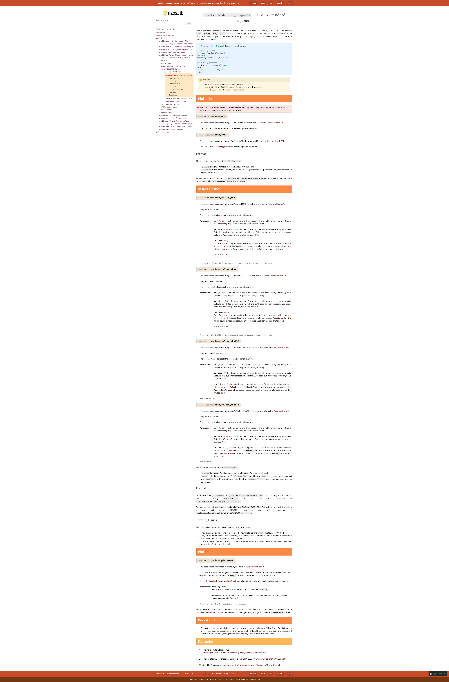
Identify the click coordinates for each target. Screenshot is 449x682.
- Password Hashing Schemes (217, 3)
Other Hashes (166, 112)
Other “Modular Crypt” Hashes (173, 66)
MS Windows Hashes (169, 107)
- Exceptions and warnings (173, 52)
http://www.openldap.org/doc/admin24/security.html (257, 665)
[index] (173, 13)
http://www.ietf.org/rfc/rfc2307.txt (270, 659)
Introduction (160, 32)
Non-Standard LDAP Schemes (175, 101)
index (290, 3)
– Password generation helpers (174, 121)
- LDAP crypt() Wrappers (179, 98)
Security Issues (177, 89)
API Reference (189, 3)
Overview (164, 60)
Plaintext (172, 92)
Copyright (193, 679)
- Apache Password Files (173, 41)
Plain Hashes (174, 78)
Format (174, 81)
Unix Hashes (166, 63)
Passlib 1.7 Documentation (168, 3)
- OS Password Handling (173, 115)
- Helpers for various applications (176, 44)
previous (253, 3)
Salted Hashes (174, 84)
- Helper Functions (171, 129)
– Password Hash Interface (173, 118)
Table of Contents (165, 29)
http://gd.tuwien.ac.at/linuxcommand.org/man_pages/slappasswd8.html (235, 652)
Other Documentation (164, 132)
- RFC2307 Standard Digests (179, 75)
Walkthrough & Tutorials (165, 35)
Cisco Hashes (166, 110)
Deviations (173, 95)
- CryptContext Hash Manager (176, 46)
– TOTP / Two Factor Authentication (176, 126)
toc (271, 3)
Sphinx (254, 679)
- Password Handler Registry (175, 124)
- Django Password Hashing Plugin (176, 55)
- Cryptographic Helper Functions (176, 49)
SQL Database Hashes (170, 104)
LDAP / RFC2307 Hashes (170, 69)
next (263, 3)
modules (280, 3)
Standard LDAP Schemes (173, 72)
